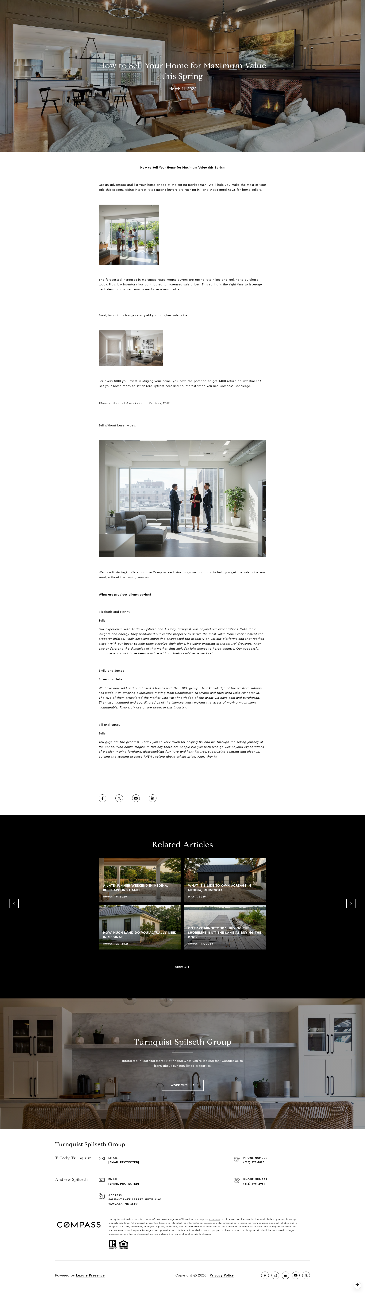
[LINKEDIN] (285, 1275)
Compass (214, 1219)
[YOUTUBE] (296, 1275)
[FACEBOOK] (265, 1275)
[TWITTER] (306, 1275)
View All (182, 967)
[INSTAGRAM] (275, 1275)
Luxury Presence (90, 1275)
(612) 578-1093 (253, 1162)
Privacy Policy (222, 1275)
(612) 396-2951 (254, 1183)
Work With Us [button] (182, 1085)
